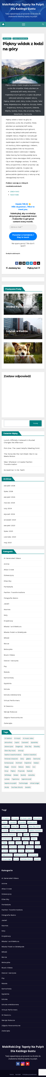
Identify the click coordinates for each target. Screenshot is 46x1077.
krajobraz (28, 763)
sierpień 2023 (9, 525)
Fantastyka (8, 587)
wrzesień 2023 (10, 520)
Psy (5, 666)
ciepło (17, 742)
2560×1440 (14, 192)
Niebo (28, 767)
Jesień (6, 604)
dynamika (34, 742)
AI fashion (8, 738)
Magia (7, 767)
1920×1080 (14, 195)
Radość (29, 771)
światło (28, 787)
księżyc (36, 763)
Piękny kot (32, 268)
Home (12, 1074)
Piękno (13, 771)
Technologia (23, 783)
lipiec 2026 (8, 491)
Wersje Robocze (10, 712)
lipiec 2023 (8, 531)
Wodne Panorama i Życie (21, 306)
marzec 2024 (9, 503)
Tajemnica (15, 779)
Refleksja (8, 775)
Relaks (16, 775)
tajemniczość (26, 779)
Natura (21, 767)
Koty (5, 615)
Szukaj (35, 423)
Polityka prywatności (29, 1074)
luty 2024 (8, 508)
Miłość (6, 638)
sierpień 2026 (9, 486)
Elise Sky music (10, 750)
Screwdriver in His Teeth (14, 470)
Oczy (6, 771)
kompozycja (9, 763)
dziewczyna (9, 746)
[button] (43, 24)
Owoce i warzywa (11, 661)
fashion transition (30, 754)
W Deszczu (8, 706)
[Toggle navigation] (23, 24)
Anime (6, 564)
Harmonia (36, 759)
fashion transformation (13, 754)
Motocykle (8, 649)
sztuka (7, 779)
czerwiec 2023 (10, 537)
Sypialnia (7, 683)
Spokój (23, 775)
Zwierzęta (8, 723)
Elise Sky (7, 581)
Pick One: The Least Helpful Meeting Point (21, 448)
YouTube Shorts (17, 787)
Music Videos (9, 655)
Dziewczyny (9, 575)
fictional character (11, 759)
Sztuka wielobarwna (12, 695)
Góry (22, 759)
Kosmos (7, 609)
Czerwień (25, 742)
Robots (7, 672)
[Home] (3, 24)
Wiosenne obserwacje (20, 355)
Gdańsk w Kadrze (17, 331)
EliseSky (37, 746)
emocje (20, 750)
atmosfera (8, 742)
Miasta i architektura (12, 627)
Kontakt (18, 1074)
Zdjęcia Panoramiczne (20, 38)
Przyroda (21, 771)
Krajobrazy (7, 38)
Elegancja (19, 746)
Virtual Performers (12, 700)
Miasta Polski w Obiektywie (15, 632)
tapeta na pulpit (10, 783)
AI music (17, 738)
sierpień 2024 (9, 497)
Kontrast (19, 763)
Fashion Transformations (14, 592)
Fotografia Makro (11, 598)
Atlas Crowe (9, 570)
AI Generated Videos (12, 558)
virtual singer (34, 783)
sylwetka (31, 775)
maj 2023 (8, 543)
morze (13, 767)
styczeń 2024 (9, 514)
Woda (7, 787)
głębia (28, 759)
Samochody (9, 678)
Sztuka (7, 689)
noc (34, 767)
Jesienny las (14, 268)
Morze (6, 644)
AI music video (28, 738)
